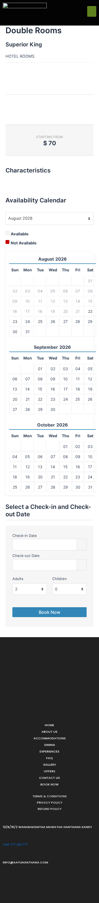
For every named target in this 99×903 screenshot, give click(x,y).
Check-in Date (24, 535)
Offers (49, 771)
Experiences (49, 751)
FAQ (49, 758)
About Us (49, 731)
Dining (49, 745)
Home (49, 725)
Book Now (49, 784)
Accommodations (50, 738)
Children (59, 578)
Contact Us (49, 778)
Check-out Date (26, 555)
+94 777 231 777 (15, 844)
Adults (17, 578)
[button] (91, 11)
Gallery (49, 764)
